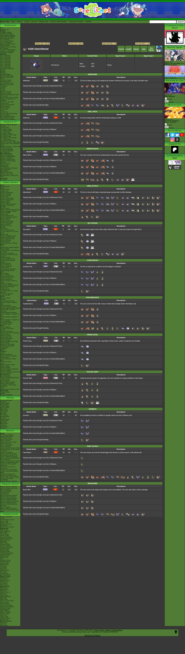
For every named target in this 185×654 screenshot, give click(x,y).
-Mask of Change (5, 612)
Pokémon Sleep (5, 202)
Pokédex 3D (4, 288)
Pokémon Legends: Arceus (8, 211)
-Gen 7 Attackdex (5, 64)
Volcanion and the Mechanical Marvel (9, 471)
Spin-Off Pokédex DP (6, 76)
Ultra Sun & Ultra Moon (7, 230)
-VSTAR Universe (5, 618)
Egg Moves (151, 49)
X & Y (2, 246)
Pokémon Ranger (5, 340)
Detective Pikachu (5, 240)
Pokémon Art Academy (7, 253)
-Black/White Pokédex (6, 38)
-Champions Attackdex (7, 68)
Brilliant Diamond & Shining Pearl (10, 210)
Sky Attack (26, 229)
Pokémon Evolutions (6, 158)
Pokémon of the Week (7, 84)
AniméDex (3, 126)
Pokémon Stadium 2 (6, 354)
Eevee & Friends (5, 507)
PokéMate (3, 348)
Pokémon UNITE (5, 201)
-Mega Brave (4, 595)
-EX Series (3, 572)
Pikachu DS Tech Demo (7, 344)
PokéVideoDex (4, 166)
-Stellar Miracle (4, 609)
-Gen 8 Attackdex (5, 65)
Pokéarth (88, 21)
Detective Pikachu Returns (8, 204)
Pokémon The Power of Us (8, 475)
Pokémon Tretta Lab (6, 278)
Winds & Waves (5, 186)
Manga (10, 397)
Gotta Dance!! (4, 494)
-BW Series (3, 569)
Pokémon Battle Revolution (8, 312)
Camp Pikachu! (4, 492)
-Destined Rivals (5, 544)
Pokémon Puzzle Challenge (8, 356)
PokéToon (3, 162)
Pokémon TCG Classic (7, 527)
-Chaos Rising (4, 534)
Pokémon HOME (5, 212)
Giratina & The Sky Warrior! (8, 453)
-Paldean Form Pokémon (7, 119)
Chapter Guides (5, 406)
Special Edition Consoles (7, 382)
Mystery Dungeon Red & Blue (9, 341)
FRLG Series (4, 415)
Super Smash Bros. (6, 373)
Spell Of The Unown (6, 439)
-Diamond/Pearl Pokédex (7, 36)
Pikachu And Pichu (5, 489)
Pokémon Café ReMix (6, 198)
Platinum (2, 299)
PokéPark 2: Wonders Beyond (9, 285)
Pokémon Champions (6, 192)
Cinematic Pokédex (6, 80)
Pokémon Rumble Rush (7, 237)
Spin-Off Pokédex (5, 74)
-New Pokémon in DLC (7, 118)
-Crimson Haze (4, 613)
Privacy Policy (99, 630)
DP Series (3, 418)
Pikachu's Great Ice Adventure (9, 501)
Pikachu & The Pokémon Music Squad (9, 510)
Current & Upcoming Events (8, 113)
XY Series (3, 425)
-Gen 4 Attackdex (5, 60)
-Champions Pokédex (6, 52)
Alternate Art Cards (6, 524)
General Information (6, 400)
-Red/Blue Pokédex (6, 32)
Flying (109, 65)
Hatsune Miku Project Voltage (9, 97)
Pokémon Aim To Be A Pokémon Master (10, 144)
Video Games (10, 182)
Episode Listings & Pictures (8, 124)
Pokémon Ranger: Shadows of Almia (9, 317)
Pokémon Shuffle (5, 257)
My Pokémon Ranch (6, 322)
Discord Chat (4, 112)
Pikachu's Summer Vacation (8, 486)
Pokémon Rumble (5, 305)
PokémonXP (4, 96)
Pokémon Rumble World (7, 259)
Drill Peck (26, 118)
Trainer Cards (4, 521)
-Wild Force (3, 615)
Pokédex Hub (43, 21)
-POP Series (4, 585)
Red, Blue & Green (5, 361)
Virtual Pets (3, 386)
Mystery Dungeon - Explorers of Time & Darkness (9, 320)
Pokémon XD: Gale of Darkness (10, 333)
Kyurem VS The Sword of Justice (10, 461)
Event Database (5, 115)
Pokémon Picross (5, 263)
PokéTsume (3, 179)
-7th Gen (2, 90)
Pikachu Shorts (10, 484)
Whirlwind (26, 80)
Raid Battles (4, 525)
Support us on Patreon (92, 635)
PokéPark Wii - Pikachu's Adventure (7, 310)
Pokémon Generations (6, 155)
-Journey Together (5, 545)
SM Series (3, 428)
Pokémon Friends (5, 195)
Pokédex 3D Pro (5, 289)
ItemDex (2, 70)
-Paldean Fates (4, 556)
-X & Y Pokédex (5, 39)
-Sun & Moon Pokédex (7, 41)
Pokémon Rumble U (6, 279)
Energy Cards (4, 522)
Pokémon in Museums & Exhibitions (7, 99)
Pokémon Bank (4, 249)
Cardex (2, 78)
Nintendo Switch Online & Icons (9, 389)
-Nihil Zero (3, 590)
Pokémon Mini (4, 357)
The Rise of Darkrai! (6, 452)
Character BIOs (5, 403)
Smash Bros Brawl (5, 324)
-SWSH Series (4, 564)
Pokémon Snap (4, 366)
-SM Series (3, 566)
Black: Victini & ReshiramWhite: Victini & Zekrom (9, 458)
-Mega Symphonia (5, 596)
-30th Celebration (5, 531)
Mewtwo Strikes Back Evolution (9, 477)
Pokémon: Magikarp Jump (8, 236)
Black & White (4, 273)
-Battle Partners (5, 603)
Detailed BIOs (4, 405)
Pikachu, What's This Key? (8, 508)
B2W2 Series (4, 423)
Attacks (136, 49)
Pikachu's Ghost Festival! (8, 497)
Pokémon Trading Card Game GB (10, 372)
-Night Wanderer (5, 611)
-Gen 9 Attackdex (5, 67)
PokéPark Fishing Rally (7, 346)
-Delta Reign (4, 530)
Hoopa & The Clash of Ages (8, 469)
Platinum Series (5, 419)
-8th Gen (2, 89)
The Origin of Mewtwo (6, 435)
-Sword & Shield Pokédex (7, 44)
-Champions (3, 86)
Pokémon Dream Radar (7, 276)
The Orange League (6, 130)
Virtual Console (4, 380)
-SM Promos (4, 582)
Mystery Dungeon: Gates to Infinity (8, 281)
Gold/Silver (3, 351)
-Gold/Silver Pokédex (6, 34)
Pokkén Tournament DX (7, 238)
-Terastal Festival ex (6, 605)
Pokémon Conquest (6, 283)
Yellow (2, 363)
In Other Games (5, 379)
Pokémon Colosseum (6, 331)
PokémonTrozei (5, 343)
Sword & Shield (4, 208)
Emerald (2, 330)
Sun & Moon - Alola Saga (7, 140)
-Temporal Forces (5, 554)
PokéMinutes (4, 165)
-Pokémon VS (4, 619)
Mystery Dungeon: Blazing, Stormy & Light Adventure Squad (10, 307)
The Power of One (5, 438)
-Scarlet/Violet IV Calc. (7, 83)
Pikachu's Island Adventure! (8, 498)
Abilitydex (3, 73)
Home (13, 21)
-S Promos (3, 624)
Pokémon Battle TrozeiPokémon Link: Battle (10, 251)
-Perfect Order (4, 535)
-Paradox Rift (4, 557)
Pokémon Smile (5, 220)
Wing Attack (27, 192)
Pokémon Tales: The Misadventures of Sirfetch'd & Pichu (9, 175)
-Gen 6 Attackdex (5, 63)
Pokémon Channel (5, 335)
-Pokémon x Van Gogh (7, 102)
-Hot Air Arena (4, 602)
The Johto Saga (5, 132)
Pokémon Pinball (5, 367)
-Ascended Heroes (5, 537)
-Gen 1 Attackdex (5, 55)
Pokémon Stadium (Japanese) (9, 369)
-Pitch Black (3, 532)
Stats (144, 49)
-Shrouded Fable (5, 551)
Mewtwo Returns (5, 440)
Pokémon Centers (5, 93)
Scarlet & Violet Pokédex (58, 21)
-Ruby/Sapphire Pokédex (7, 35)
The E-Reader (4, 347)
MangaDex (3, 402)
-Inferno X (3, 593)
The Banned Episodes (6, 150)
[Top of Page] (176, 632)
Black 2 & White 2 (5, 275)
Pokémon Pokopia (5, 194)
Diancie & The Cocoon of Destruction (7, 467)
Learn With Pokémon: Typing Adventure (9, 291)
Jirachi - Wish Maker (6, 445)
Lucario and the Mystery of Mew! (10, 448)
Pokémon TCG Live (6, 225)
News (2, 28)
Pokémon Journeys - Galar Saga (10, 142)
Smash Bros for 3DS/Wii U (8, 269)
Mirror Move (27, 155)
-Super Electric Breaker (7, 606)
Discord (34, 21)
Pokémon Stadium (5, 370)
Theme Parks (4, 109)
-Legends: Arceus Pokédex (8, 47)
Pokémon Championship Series (9, 94)
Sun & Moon (4, 228)
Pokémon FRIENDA (6, 395)
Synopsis (169, 125)
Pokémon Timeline (5, 91)
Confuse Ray (27, 266)
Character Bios (4, 127)
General (121, 49)
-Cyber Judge (4, 616)
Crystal (2, 353)
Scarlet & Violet (4, 189)
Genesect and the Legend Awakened (8, 464)
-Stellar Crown (4, 550)
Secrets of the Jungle (6, 478)
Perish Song (27, 341)
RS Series (3, 413)
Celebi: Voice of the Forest (8, 442)
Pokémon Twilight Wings (7, 156)
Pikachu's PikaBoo (5, 491)
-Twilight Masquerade (6, 553)
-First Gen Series (5, 574)
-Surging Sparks (5, 548)
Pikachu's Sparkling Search (8, 502)
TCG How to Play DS (6, 293)
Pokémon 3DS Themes (7, 383)
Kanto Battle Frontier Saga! (8, 135)
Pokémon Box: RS (5, 337)
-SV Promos (3, 579)
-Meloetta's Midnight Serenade (9, 462)
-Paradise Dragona (5, 608)
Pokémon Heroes (5, 443)
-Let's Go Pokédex (5, 42)
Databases (10, 25)
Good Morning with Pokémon (8, 168)
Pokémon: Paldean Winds (8, 161)
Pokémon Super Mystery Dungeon (7, 261)
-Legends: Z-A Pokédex (7, 51)
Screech (26, 415)
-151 (1, 559)
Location (129, 49)
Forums (19, 21)
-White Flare (4, 543)
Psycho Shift (27, 378)
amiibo (2, 387)
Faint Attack (27, 452)
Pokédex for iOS (5, 295)
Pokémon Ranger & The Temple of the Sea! (9, 450)
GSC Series (3, 412)
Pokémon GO (4, 197)
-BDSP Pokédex (5, 45)
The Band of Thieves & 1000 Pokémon (8, 255)
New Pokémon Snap (6, 223)
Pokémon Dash (4, 334)
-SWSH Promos (5, 580)
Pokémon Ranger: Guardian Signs (8, 303)
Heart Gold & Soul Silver (7, 301)
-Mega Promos (4, 577)
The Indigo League (5, 129)
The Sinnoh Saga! (5, 136)
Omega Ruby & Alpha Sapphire (9, 247)
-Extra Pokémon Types (7, 519)
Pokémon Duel (4, 267)
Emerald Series (4, 416)
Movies (10, 430)
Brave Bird (26, 490)
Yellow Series (4, 410)
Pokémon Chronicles (6, 148)
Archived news (4, 29)
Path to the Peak (5, 164)
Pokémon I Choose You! (7, 474)
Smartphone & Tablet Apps (8, 385)
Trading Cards (10, 514)
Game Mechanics (5, 81)
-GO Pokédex (4, 48)
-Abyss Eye (3, 587)
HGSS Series (4, 420)
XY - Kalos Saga (5, 139)
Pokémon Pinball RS (6, 338)
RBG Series (3, 409)
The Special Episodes (6, 149)
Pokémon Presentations (7, 104)
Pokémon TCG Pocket (7, 205)
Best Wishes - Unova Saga (8, 137)
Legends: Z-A (4, 191)
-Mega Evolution (5, 540)
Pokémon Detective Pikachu (8, 481)
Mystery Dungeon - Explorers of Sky (9, 314)
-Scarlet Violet (4, 563)
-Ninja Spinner (4, 589)
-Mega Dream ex (5, 592)
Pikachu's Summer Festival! (8, 495)
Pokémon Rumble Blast (7, 286)
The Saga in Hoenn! (6, 133)
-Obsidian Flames (5, 560)
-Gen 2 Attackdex (5, 57)
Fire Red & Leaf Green (7, 328)
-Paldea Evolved (5, 561)
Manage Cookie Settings (114, 630)
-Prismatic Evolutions (6, 547)
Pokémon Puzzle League (7, 364)
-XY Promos (3, 583)
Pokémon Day (4, 103)
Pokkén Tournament (6, 266)
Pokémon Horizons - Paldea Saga (10, 146)
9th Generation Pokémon (7, 116)
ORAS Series (4, 426)
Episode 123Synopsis (170, 97)
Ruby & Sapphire (5, 327)
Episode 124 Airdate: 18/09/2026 (172, 121)
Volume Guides (4, 407)
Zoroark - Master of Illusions (8, 456)
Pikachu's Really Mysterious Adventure (8, 504)
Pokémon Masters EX (6, 199)
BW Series (3, 422)
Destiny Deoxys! (5, 446)
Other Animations (5, 169)
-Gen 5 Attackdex (5, 61)
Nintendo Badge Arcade (7, 270)
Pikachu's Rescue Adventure (8, 488)
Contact (27, 21)
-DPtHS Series (4, 570)
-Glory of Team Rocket (7, 600)
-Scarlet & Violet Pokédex (7, 49)
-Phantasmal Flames (6, 538)
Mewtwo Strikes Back (6, 436)
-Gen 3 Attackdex (5, 58)
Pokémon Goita (4, 392)
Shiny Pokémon (5, 152)
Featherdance (28, 304)
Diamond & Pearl (5, 298)
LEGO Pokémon (5, 106)
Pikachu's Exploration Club (8, 499)
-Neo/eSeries (4, 573)
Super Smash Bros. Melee (8, 359)
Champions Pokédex (76, 21)
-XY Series (3, 567)
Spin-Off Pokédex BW (6, 77)
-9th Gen (2, 87)
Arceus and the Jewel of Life (8, 455)
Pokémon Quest (5, 241)
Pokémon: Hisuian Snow (7, 159)
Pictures (171, 102)
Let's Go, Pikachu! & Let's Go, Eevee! (9, 232)
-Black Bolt (3, 541)
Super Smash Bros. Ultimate (8, 243)
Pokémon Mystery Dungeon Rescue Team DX (8, 217)
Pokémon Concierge (6, 172)
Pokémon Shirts (5, 107)
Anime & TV (10, 122)
